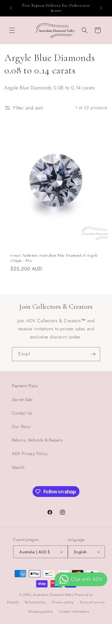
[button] (12, 30)
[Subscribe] (93, 354)
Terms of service (92, 602)
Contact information (74, 611)
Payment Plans (25, 386)
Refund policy (35, 602)
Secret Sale (22, 400)
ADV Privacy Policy (30, 453)
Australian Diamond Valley (53, 594)
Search (18, 467)
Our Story (21, 426)
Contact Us (22, 413)
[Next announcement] (101, 8)
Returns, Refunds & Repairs (37, 440)
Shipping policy (40, 611)
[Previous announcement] (11, 8)
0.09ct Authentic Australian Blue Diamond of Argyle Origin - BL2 (54, 258)
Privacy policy (63, 602)
